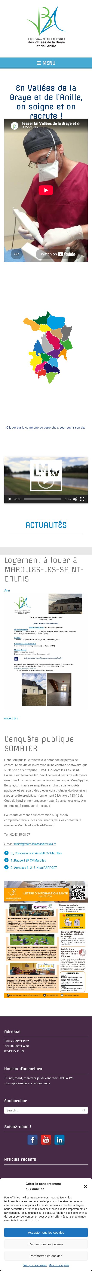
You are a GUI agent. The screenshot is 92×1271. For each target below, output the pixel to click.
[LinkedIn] (59, 1140)
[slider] (42, 499)
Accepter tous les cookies (46, 1232)
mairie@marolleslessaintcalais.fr (35, 844)
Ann (7, 590)
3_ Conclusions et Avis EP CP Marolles (36, 853)
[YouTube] (46, 1140)
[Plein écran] (82, 499)
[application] (46, 480)
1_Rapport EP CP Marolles (28, 860)
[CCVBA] (46, 28)
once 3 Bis (11, 718)
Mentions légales (59, 1265)
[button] (85, 1186)
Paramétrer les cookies (46, 1256)
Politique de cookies (35, 1265)
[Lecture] (10, 499)
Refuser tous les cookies (46, 1244)
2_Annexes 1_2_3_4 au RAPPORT (34, 867)
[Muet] (75, 499)
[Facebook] (32, 1140)
